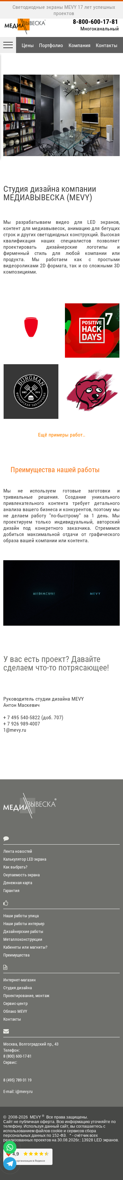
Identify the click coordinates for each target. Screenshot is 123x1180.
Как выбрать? (15, 867)
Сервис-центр (15, 1003)
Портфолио (51, 45)
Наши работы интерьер (23, 923)
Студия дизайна (17, 987)
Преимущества (16, 955)
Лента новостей (17, 851)
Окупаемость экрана (21, 874)
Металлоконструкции (22, 939)
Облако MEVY (15, 1011)
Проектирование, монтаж (26, 995)
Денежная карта (17, 882)
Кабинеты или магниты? (25, 947)
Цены (28, 45)
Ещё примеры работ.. (61, 435)
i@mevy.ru (23, 1091)
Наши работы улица (21, 915)
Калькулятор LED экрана (24, 859)
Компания (80, 45)
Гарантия (11, 890)
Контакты (106, 45)
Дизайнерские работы (23, 931)
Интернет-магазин (19, 979)
